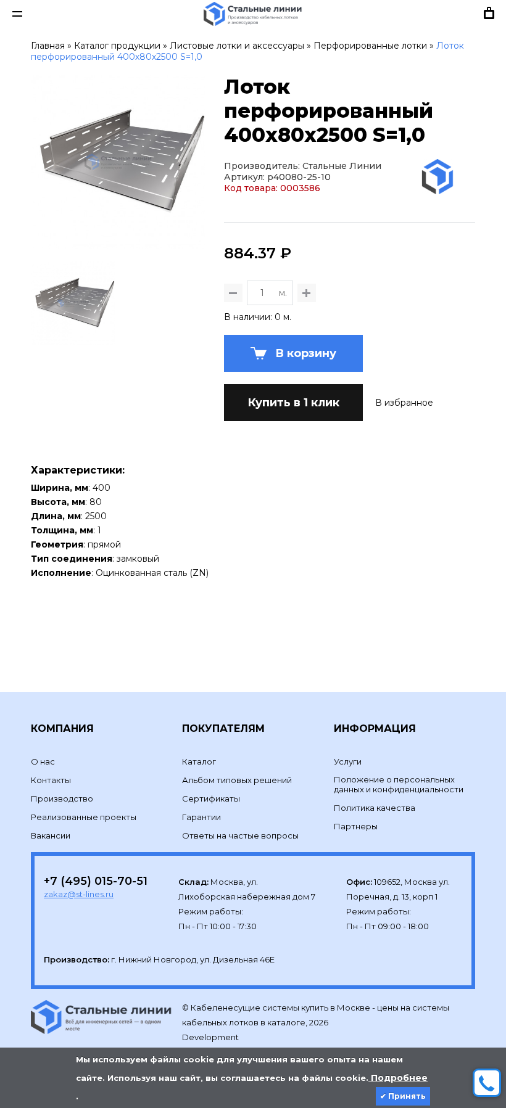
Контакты (51, 780)
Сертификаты (211, 798)
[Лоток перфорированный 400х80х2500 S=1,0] (118, 243)
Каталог (199, 761)
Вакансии (50, 835)
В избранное (404, 402)
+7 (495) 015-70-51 (95, 881)
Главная (48, 45)
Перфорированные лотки (370, 45)
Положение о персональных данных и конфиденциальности (398, 784)
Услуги (348, 761)
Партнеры (356, 826)
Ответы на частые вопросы (240, 835)
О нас (43, 761)
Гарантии (201, 817)
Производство (62, 798)
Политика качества (374, 808)
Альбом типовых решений (237, 780)
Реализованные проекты (83, 817)
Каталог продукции (117, 45)
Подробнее (398, 1077)
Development (211, 1037)
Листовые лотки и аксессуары (237, 45)
